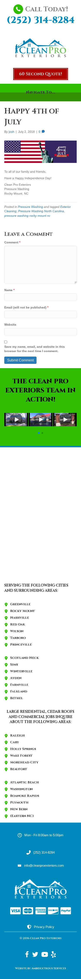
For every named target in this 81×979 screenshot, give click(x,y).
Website (10, 324)
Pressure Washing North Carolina (41, 211)
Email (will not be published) (26, 307)
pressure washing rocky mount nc (27, 215)
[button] (40, 74)
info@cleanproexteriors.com (44, 865)
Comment (12, 242)
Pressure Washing (30, 206)
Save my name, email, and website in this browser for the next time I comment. (34, 349)
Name (9, 290)
